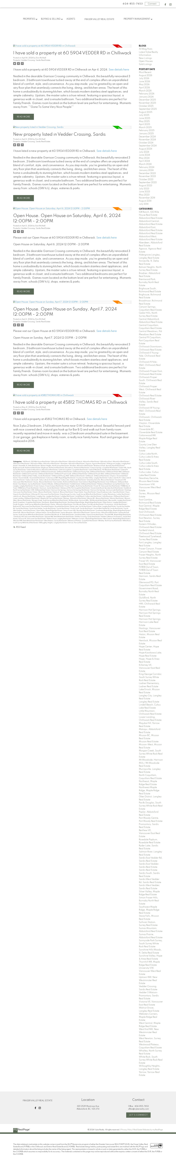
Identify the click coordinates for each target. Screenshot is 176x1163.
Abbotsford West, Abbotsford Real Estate (45, 463)
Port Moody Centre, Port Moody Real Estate (88, 504)
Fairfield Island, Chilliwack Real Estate (83, 484)
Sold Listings (145, 64)
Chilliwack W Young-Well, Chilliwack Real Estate (68, 476)
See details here (119, 69)
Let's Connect (138, 1115)
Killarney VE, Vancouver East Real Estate (45, 494)
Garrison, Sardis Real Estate (50, 488)
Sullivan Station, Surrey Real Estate (48, 512)
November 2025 (147, 103)
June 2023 (144, 192)
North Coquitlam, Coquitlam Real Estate (27, 502)
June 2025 (144, 118)
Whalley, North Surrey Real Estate (110, 520)
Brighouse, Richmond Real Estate (52, 467)
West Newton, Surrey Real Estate (55, 520)
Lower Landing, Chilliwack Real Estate (26, 498)
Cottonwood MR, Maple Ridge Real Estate (61, 478)
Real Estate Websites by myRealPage (148, 1130)
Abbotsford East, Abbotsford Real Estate (114, 461)
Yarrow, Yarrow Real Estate (77, 522)
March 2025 (145, 127)
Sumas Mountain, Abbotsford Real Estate (75, 512)
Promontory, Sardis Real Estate (116, 504)
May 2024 (144, 158)
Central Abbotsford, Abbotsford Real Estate (42, 470)
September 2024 (148, 146)
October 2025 (146, 106)
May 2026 (144, 84)
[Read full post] (72, 47)
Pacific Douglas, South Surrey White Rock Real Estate (31, 504)
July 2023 (144, 189)
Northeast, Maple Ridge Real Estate (54, 502)
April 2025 (144, 124)
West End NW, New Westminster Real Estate (28, 520)
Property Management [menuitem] (137, 19)
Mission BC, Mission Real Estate (98, 498)
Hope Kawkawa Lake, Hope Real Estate (111, 492)
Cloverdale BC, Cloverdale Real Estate (32, 478)
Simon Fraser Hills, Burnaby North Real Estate (79, 510)
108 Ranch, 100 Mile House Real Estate (36, 461)
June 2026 (144, 81)
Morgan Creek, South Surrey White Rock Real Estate (50, 500)
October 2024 (146, 143)
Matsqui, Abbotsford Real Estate (74, 498)
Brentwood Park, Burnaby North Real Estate (109, 465)
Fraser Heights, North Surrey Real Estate (79, 486)
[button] (165, 4)
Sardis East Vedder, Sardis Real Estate (42, 508)
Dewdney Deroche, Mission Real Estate (100, 480)
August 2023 (145, 186)
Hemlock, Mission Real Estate (63, 492)
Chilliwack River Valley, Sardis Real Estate (36, 476)
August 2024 (145, 149)
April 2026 (144, 88)
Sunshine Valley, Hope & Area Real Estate (89, 514)
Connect (152, 4)
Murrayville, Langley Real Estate (119, 500)
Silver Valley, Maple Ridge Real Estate (49, 510)
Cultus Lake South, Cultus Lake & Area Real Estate (43, 480)
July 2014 (143, 204)
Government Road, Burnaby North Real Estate (107, 488)
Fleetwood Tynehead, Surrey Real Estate (111, 484)
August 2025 (145, 112)
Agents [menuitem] (70, 19)
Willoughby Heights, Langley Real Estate (53, 522)
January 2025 (146, 134)
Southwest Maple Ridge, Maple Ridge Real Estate (113, 510)
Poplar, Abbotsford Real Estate (61, 504)
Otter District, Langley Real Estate (115, 502)
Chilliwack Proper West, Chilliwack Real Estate (104, 474)
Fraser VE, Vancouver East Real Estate (107, 486)
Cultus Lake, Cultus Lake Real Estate (73, 480)
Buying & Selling (50, 19)
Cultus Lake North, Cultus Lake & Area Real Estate (149, 457)
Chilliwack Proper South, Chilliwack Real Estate (71, 474)
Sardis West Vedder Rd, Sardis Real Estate (108, 508)
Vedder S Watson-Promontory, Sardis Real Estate (149, 995)
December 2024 (147, 137)
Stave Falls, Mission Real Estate (24, 512)
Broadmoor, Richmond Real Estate (77, 467)
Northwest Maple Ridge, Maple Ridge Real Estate (85, 502)
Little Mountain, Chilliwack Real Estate (115, 496)
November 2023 (147, 176)
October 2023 (146, 179)
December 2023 (147, 173)
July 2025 (144, 115)
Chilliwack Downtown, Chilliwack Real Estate (56, 472)
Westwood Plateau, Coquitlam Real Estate (82, 520)
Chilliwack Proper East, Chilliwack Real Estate (38, 474)
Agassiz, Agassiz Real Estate (96, 463)
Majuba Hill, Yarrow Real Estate (51, 498)
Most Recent (145, 72)
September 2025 (148, 109)
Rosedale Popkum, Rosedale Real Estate (55, 506)
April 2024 (144, 161)
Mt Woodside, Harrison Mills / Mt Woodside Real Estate (88, 500)
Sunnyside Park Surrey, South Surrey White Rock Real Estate (150, 943)
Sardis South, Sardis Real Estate (82, 508)
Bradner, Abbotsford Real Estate (81, 465)
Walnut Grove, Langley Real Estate (59, 518)
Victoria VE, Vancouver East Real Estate (32, 518)
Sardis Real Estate (63, 508)
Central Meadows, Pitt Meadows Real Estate (104, 470)
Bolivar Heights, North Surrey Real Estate (55, 465)
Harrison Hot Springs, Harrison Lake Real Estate (107, 490)
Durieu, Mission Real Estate (43, 482)
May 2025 (144, 121)
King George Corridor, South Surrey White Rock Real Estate (81, 494)
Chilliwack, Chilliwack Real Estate (97, 476)
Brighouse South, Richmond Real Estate (26, 467)
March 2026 (145, 91)
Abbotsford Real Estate (59, 461)
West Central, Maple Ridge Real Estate (116, 518)
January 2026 (146, 97)
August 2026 (145, 75)
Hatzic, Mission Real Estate (42, 492)
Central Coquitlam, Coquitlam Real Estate (73, 470)
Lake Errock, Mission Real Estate (24, 496)
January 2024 (146, 170)
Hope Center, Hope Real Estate (85, 492)
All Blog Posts (145, 49)
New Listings (145, 58)
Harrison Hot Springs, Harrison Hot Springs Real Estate (70, 490)
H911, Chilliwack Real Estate (40, 490)
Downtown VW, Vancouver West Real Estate (150, 487)
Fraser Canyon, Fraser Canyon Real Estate (49, 486)
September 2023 (148, 182)
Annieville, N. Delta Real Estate (29, 465)
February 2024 (146, 167)
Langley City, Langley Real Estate (48, 496)
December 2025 (147, 100)
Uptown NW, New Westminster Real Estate (59, 516)
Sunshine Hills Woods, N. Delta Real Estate (59, 514)
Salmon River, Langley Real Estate (104, 506)
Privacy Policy (126, 1130)
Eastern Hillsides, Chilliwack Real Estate (55, 484)
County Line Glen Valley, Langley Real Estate (92, 478)
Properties (29, 19)
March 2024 (145, 164)
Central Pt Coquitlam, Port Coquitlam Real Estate (150, 340)
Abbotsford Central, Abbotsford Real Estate (83, 461)
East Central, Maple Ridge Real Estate (92, 482)
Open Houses (146, 61)
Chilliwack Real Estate (150, 396)
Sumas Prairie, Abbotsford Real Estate (104, 512)
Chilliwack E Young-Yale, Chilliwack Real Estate (89, 472)
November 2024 (147, 140)
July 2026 (144, 78)
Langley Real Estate (67, 496)
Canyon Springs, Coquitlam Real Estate (104, 467)
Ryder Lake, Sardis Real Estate (81, 506)
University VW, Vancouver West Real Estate (29, 516)
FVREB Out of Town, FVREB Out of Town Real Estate (149, 570)
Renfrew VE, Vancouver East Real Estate (27, 506)
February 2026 (146, 94)
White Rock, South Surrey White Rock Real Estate (151, 1060)
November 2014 (147, 198)
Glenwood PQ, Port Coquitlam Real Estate (75, 488)
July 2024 (144, 152)
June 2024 (144, 155)
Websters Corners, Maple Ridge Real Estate (87, 518)
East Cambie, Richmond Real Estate (66, 482)
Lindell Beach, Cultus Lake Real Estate (88, 496)
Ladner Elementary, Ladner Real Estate (116, 494)
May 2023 (144, 195)
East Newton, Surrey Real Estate (30, 484)
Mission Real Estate (117, 498)
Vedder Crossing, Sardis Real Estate (35, 60)
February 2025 (146, 130)
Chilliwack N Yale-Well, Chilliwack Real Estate (150, 365)
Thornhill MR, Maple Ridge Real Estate (118, 514)
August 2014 (145, 201)
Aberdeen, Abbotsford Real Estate (73, 463)
